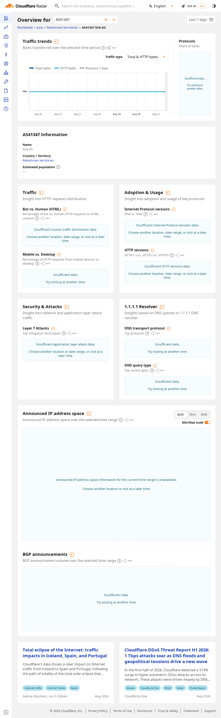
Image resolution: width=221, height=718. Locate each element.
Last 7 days (202, 20)
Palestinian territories (38, 160)
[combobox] (100, 6)
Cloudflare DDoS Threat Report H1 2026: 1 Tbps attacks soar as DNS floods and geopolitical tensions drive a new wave (167, 655)
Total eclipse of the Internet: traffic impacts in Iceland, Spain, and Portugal (65, 653)
